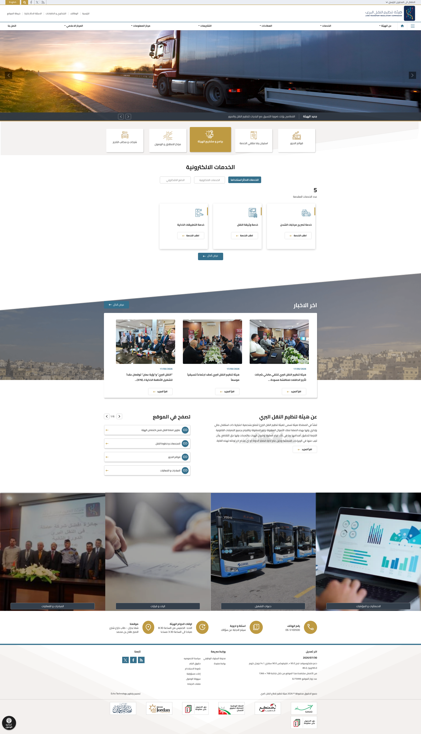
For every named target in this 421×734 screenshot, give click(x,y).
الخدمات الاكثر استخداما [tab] (245, 179)
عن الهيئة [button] (386, 25)
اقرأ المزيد (296, 391)
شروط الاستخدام (193, 668)
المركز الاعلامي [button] (74, 25)
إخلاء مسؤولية (194, 673)
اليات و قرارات (158, 606)
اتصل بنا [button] (12, 25)
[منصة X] (37, 2)
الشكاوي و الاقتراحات (55, 13)
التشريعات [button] (206, 25)
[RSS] (43, 2)
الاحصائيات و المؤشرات (368, 606)
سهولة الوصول (193, 679)
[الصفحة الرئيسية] (402, 25)
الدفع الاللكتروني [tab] (175, 180)
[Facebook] (31, 2)
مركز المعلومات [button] (141, 25)
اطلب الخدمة (300, 235)
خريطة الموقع (13, 13)
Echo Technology (119, 693)
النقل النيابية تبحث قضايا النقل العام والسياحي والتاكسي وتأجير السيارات (257, 116)
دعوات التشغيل (263, 606)
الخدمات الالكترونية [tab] (209, 180)
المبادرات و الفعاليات (53, 606)
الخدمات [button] (326, 25)
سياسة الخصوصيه (192, 658)
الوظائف (74, 13)
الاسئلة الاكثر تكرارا (33, 13)
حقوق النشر (195, 663)
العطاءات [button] (267, 25)
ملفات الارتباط (194, 684)
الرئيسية (85, 13)
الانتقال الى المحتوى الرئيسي (401, 2)
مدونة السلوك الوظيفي (214, 658)
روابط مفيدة (220, 663)
